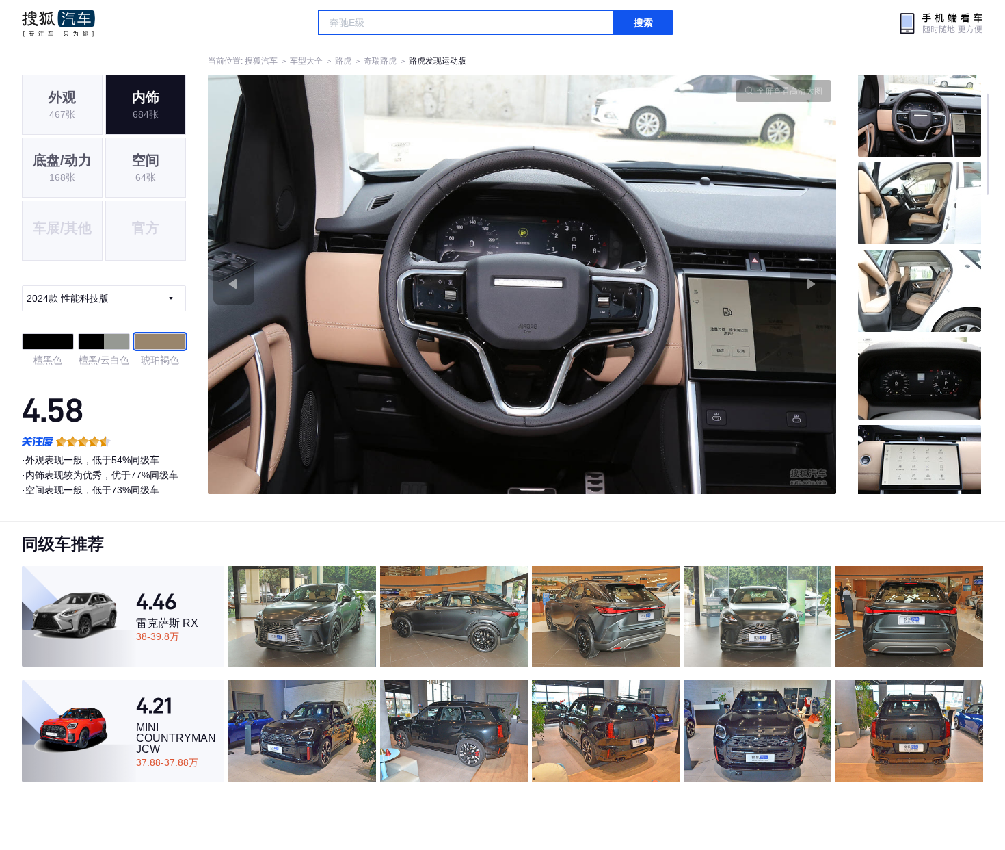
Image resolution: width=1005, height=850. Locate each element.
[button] (365, 284)
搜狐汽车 (58, 23)
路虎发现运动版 (437, 61)
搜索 (643, 22)
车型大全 (306, 61)
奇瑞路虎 (380, 61)
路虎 (343, 61)
